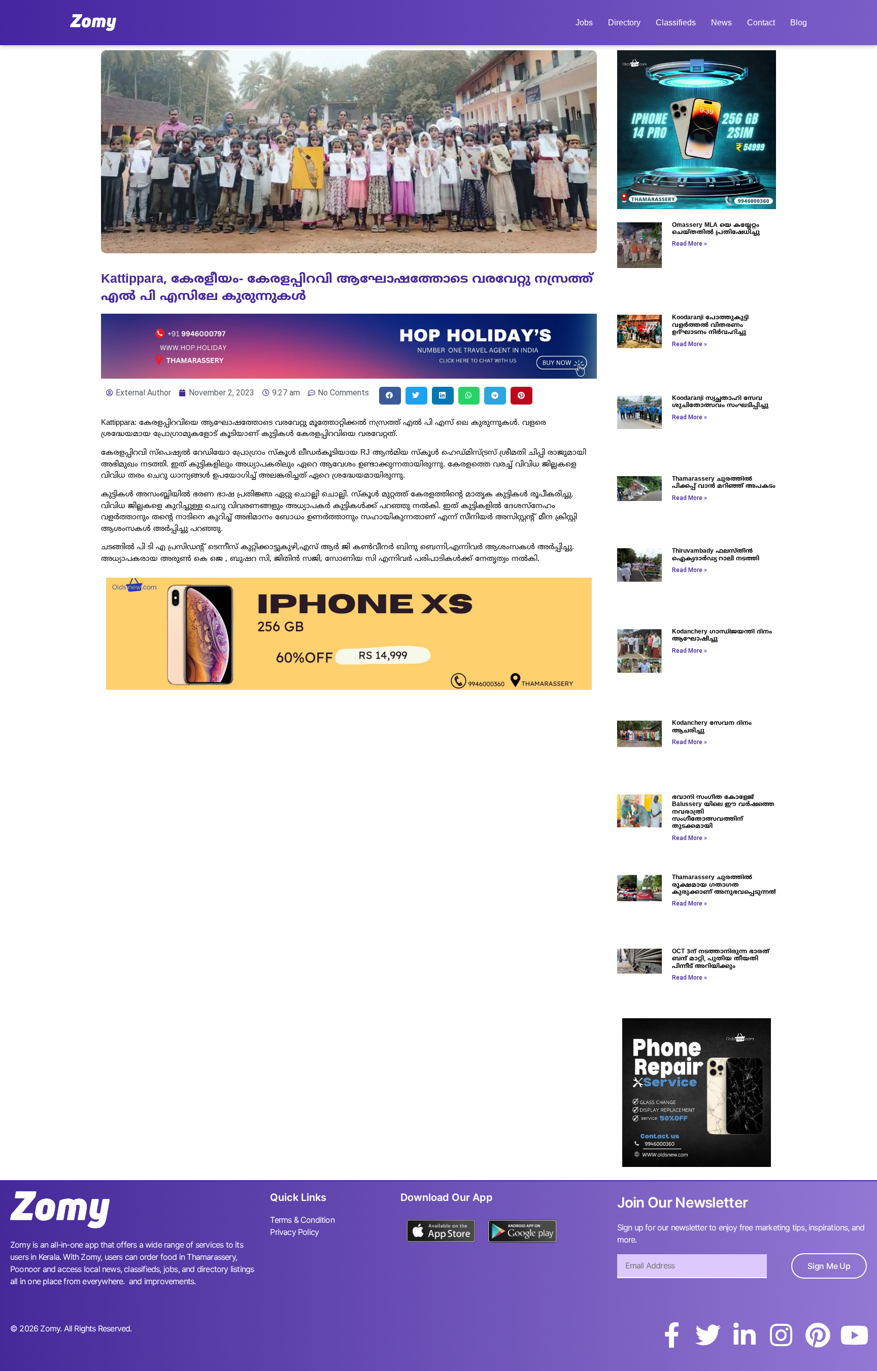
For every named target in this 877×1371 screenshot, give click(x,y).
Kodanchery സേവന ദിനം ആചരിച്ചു (712, 727)
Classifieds (676, 22)
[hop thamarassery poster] (349, 376)
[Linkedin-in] (744, 1335)
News (721, 22)
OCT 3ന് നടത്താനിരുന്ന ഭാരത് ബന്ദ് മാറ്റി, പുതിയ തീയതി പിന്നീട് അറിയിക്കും (720, 959)
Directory (624, 22)
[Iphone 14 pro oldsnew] (696, 206)
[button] (390, 396)
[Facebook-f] (671, 1335)
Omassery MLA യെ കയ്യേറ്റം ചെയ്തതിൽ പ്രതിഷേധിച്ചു (716, 229)
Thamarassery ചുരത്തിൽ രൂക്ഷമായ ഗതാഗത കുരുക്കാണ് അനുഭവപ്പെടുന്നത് (724, 885)
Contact (761, 22)
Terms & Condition (302, 1220)
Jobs (584, 22)
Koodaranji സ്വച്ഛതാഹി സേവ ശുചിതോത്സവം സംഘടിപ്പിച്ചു (720, 402)
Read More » (689, 243)
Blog (798, 22)
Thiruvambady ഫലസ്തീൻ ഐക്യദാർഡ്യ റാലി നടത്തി (715, 555)
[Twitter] (708, 1335)
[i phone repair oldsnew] (696, 1164)
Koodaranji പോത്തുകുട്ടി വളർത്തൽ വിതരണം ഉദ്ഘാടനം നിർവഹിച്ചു (710, 325)
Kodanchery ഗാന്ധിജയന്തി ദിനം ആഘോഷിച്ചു (722, 635)
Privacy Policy (294, 1232)
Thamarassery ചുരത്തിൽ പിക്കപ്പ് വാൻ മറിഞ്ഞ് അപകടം (723, 483)
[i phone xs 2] (349, 687)
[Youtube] (854, 1335)
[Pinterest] (817, 1335)
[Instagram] (781, 1335)
